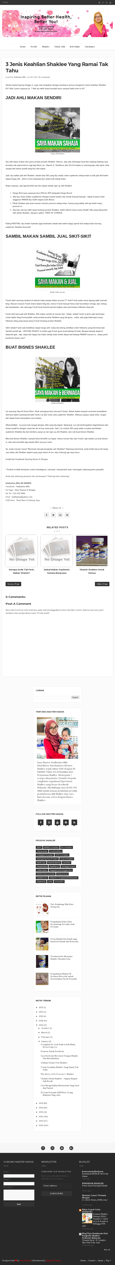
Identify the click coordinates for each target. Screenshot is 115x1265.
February (45, 1037)
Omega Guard (68, 866)
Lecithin (66, 862)
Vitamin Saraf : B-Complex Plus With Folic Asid (94, 1241)
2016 (41, 1025)
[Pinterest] (66, 822)
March (44, 1032)
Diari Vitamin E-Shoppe (25, 490)
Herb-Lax (41, 862)
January (45, 1041)
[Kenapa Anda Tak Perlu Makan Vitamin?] (21, 551)
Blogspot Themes (53, 1260)
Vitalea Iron (42, 878)
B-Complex (66, 847)
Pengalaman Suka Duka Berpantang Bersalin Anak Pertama (62, 924)
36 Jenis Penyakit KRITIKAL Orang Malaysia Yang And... (57, 1093)
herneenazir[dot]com (92, 1171)
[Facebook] (40, 822)
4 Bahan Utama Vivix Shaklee (54, 1062)
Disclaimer (90, 46)
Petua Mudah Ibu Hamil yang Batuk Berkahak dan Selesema (64, 940)
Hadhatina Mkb (20, 77)
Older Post (102, 584)
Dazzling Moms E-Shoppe (36, 459)
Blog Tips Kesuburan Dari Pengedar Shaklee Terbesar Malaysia (95, 1235)
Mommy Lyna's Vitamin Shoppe (94, 1196)
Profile (34, 46)
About (100, 1260)
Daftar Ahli (60, 46)
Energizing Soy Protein (47, 859)
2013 (41, 1112)
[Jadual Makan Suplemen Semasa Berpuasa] (57, 551)
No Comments (44, 77)
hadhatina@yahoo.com (22, 497)
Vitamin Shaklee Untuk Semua (92, 571)
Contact (92, 1260)
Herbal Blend (54, 862)
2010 (41, 1125)
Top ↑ (108, 1260)
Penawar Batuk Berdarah (52, 1051)
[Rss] (74, 822)
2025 (41, 1007)
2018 (41, 1020)
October (45, 1028)
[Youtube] (57, 822)
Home (5, 2)
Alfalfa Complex (51, 847)
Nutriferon (54, 866)
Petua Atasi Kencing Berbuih (94, 1186)
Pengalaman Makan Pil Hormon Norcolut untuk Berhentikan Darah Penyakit (63, 976)
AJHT (39, 847)
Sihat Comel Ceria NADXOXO (91, 1210)
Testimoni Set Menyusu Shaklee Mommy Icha (61, 957)
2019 (41, 1016)
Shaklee (46, 46)
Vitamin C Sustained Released (63, 878)
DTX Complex (62, 855)
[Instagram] (49, 822)
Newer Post (13, 584)
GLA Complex (66, 859)
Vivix (50, 881)
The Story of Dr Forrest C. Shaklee (57, 1074)
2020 (41, 1012)
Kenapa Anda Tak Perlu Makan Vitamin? (21, 571)
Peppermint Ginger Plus (61, 870)
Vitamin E (41, 881)
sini (52, 452)
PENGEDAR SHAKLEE (93, 1183)
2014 (41, 1107)
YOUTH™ (59, 881)
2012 (41, 1116)
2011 (41, 1121)
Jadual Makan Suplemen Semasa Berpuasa (57, 571)
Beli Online (75, 46)
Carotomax (42, 851)
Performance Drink (45, 874)
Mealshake (42, 866)
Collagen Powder (45, 855)
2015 (41, 1103)
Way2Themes (25, 1260)
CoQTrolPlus (55, 851)
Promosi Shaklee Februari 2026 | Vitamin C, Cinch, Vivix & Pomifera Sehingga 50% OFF (95, 1220)
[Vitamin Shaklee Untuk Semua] (92, 551)
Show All (107, 1250)
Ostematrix (42, 870)
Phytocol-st (62, 874)
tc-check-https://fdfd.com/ (95, 1200)
